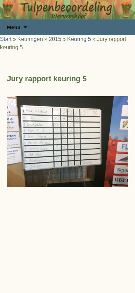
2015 (55, 39)
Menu (13, 27)
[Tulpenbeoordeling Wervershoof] (67, 9)
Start (5, 39)
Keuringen (30, 39)
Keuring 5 (79, 39)
